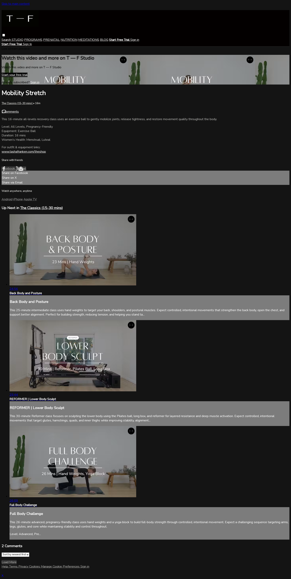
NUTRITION (69, 40)
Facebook (9, 168)
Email (22, 168)
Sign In (27, 44)
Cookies (35, 566)
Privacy (23, 566)
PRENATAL (51, 40)
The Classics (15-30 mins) (17, 103)
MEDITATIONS (88, 40)
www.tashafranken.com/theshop (24, 151)
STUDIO (17, 40)
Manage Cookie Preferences (60, 566)
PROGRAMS (33, 40)
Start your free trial (15, 75)
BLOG (104, 40)
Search (7, 40)
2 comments (10, 111)
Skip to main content (16, 4)
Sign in (134, 40)
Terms (13, 566)
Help (5, 566)
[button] (3, 35)
